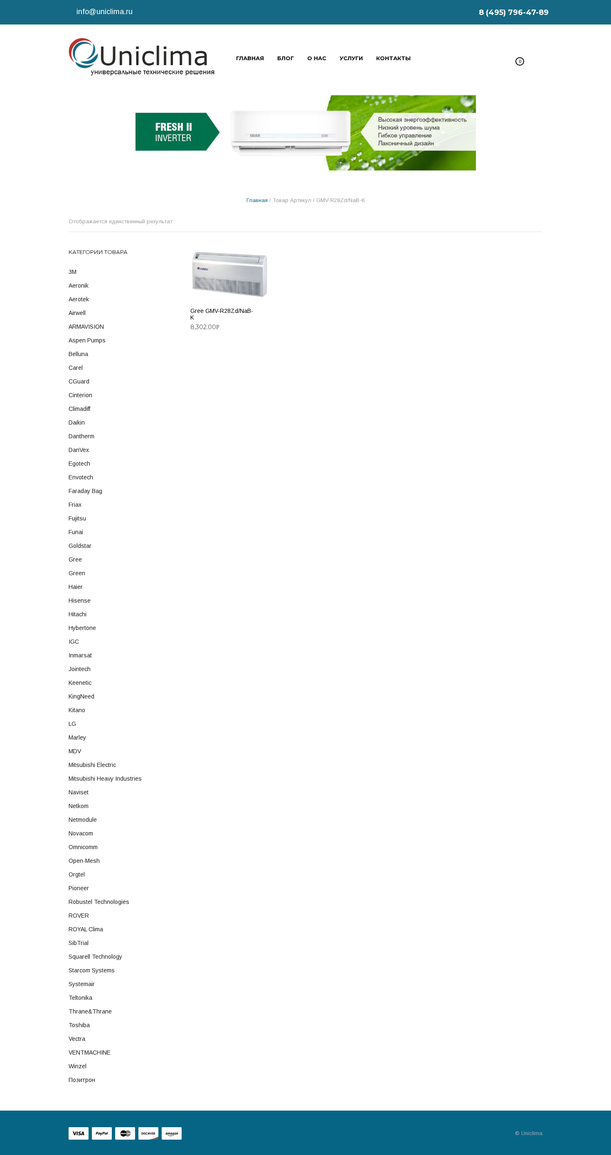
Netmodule (83, 819)
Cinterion (80, 395)
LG (72, 723)
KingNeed (81, 696)
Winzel (77, 1066)
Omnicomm (83, 847)
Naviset (79, 792)
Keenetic (80, 682)
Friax (75, 504)
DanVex (79, 450)
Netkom (79, 806)
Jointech (80, 669)
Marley (77, 737)
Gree (75, 559)
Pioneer (79, 888)
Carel (76, 367)
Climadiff (79, 408)
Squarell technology (95, 956)
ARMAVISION (86, 326)
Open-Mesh (84, 860)
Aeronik (79, 285)
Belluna (78, 354)
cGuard (79, 381)
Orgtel (77, 874)
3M (72, 272)
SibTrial (79, 943)
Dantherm (81, 436)
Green (77, 573)
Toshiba (79, 1025)
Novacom (81, 833)
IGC (74, 641)
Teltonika (80, 997)
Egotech (79, 463)
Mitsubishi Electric (92, 765)
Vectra (77, 1038)
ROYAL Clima (86, 929)
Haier (76, 587)
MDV (75, 751)
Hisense (80, 600)
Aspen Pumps (87, 340)
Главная (257, 200)
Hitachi (77, 614)
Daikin (77, 422)
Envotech (81, 477)
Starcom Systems (92, 970)
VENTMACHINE (90, 1052)
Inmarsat (80, 655)
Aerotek (79, 299)
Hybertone (82, 628)
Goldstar (80, 545)
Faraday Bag (85, 491)
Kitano (77, 710)
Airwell (77, 313)
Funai (76, 532)
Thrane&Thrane (90, 1011)
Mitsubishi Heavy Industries (105, 778)
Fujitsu (77, 518)
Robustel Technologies (99, 902)
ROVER (79, 915)
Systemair (82, 984)
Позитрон (82, 1080)
